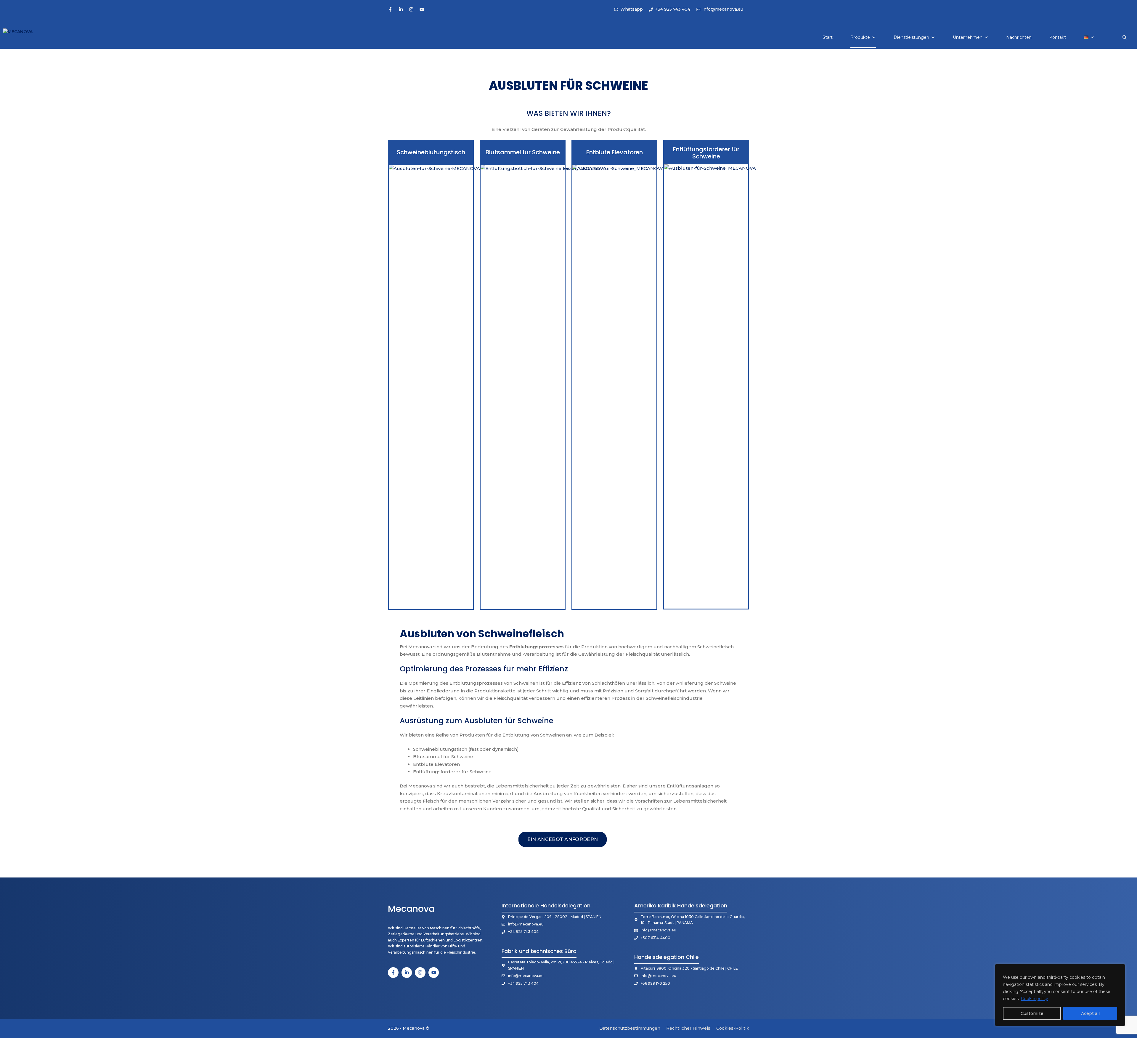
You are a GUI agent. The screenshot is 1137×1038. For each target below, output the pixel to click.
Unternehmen (967, 37)
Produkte (860, 37)
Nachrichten (1019, 37)
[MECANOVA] (24, 37)
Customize (1032, 1013)
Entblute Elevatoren (614, 152)
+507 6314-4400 (655, 938)
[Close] (1118, 969)
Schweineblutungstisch (431, 152)
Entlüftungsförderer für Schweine (706, 153)
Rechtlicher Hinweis (688, 1028)
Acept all (1090, 1013)
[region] (1060, 995)
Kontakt (1057, 37)
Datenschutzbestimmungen (629, 1028)
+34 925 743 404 (523, 931)
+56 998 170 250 (655, 983)
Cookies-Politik (732, 1028)
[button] (1124, 37)
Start (828, 37)
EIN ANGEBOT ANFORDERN (562, 839)
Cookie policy (1034, 998)
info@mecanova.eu (526, 924)
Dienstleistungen (911, 37)
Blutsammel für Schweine (523, 152)
